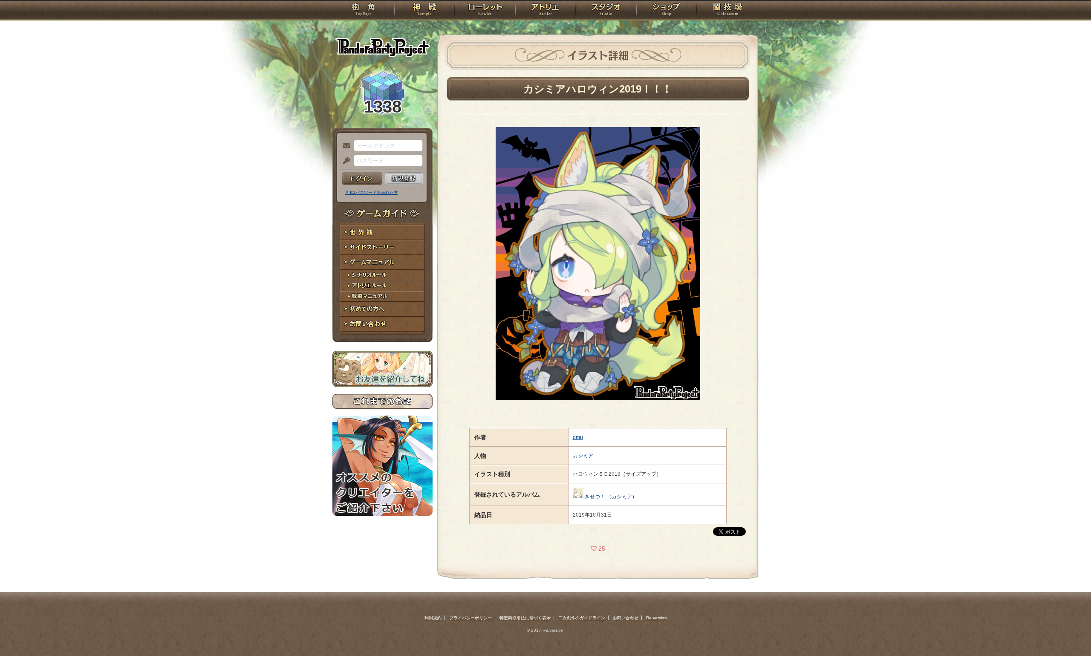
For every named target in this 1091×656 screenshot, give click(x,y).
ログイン (362, 178)
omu (578, 437)
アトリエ (545, 10)
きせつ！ (595, 497)
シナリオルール (382, 275)
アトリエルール (382, 285)
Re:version (656, 618)
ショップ (666, 10)
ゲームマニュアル (382, 262)
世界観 (382, 232)
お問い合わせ (382, 324)
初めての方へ (382, 309)
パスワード (344, 161)
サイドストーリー (382, 247)
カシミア (583, 456)
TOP (363, 10)
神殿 (424, 10)
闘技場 (728, 10)
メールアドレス (344, 146)
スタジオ (606, 10)
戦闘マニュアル (382, 296)
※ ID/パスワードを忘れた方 (371, 192)
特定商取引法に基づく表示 (525, 618)
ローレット (485, 10)
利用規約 (433, 618)
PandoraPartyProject (382, 47)
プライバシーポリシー (470, 618)
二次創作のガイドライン (581, 618)
